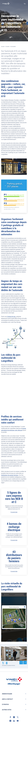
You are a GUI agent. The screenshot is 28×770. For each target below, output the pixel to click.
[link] (10, 717)
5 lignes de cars (11, 316)
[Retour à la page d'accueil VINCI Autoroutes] (5, 3)
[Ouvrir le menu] (24, 3)
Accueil (2, 46)
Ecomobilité (13, 46)
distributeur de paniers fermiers (9, 475)
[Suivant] (25, 662)
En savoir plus (14, 512)
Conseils (7, 46)
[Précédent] (21, 662)
